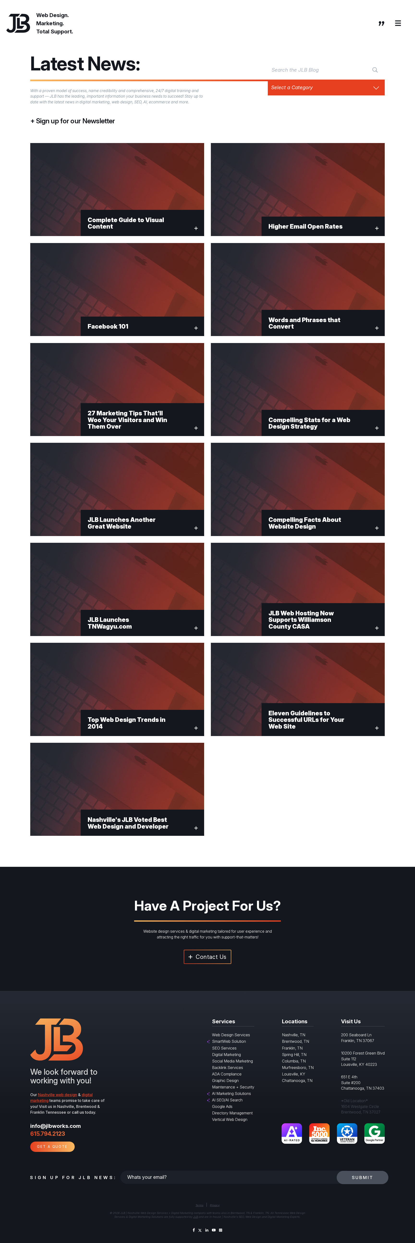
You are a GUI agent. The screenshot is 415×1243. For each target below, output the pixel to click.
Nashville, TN (293, 1034)
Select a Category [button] (292, 87)
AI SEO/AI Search (227, 1100)
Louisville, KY (293, 1074)
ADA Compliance (227, 1074)
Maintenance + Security (233, 1087)
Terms (199, 1205)
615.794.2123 (47, 1133)
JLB (195, 1216)
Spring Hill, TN (294, 1054)
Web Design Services (231, 1034)
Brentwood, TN (295, 1041)
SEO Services (224, 1048)
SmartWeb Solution (229, 1041)
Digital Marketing (226, 1054)
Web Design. (52, 15)
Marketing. (50, 23)
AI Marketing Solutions (231, 1093)
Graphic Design (225, 1080)
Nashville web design (57, 1094)
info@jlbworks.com (55, 1126)
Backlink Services (227, 1067)
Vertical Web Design (229, 1119)
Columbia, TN (294, 1061)
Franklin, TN (292, 1048)
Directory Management (232, 1113)
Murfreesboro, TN (298, 1067)
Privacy (215, 1205)
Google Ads (222, 1106)
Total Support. (54, 31)
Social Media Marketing (232, 1061)
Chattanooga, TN (297, 1080)
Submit (362, 1177)
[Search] (375, 70)
